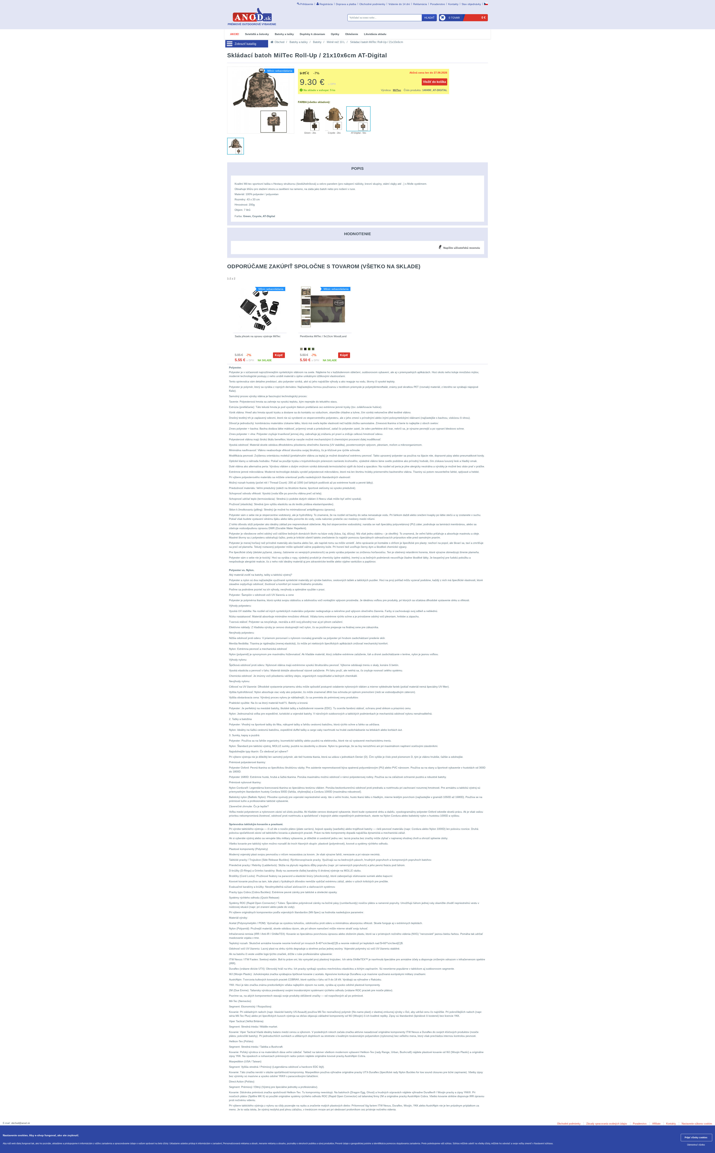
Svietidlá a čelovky (257, 34)
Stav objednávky (471, 4)
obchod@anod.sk (20, 1123)
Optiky (335, 34)
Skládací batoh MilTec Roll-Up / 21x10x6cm (376, 42)
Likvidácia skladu (375, 34)
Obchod (279, 42)
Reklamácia (420, 4)
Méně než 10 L (336, 42)
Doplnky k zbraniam (312, 34)
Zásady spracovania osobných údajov (606, 1123)
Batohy (317, 42)
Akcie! (234, 34)
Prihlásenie (306, 4)
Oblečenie (351, 34)
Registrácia (326, 4)
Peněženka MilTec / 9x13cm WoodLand (323, 336)
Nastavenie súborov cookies (697, 1123)
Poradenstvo (437, 4)
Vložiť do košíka (434, 81)
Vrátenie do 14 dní (399, 4)
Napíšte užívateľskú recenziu (461, 247)
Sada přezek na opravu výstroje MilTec (257, 336)
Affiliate (656, 1123)
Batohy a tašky (284, 34)
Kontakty (453, 4)
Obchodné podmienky (372, 4)
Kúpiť (279, 355)
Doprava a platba (346, 4)
